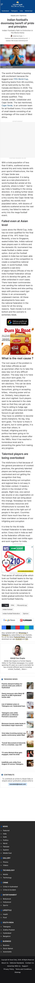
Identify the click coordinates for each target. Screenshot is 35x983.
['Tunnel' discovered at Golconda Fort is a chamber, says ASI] (30, 743)
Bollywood (7, 899)
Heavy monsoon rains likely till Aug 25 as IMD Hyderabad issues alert (13, 695)
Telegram (5, 635)
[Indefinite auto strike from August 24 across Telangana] (30, 763)
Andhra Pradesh (9, 930)
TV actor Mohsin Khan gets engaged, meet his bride (12, 753)
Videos (5, 865)
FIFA (12, 605)
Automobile (7, 952)
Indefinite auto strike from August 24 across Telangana (12, 763)
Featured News (19, 637)
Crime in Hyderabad (10, 887)
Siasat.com (14, 16)
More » (24, 669)
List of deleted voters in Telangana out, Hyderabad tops (13, 705)
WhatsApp (23, 633)
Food (5, 917)
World (5, 843)
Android (19, 639)
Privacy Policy (9, 969)
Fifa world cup (22, 605)
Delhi (5, 837)
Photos (5, 862)
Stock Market (8, 948)
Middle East (28, 11)
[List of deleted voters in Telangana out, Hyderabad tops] (30, 705)
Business (6, 945)
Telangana (14, 11)
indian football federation (11, 613)
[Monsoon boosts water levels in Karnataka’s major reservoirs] (30, 724)
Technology (7, 878)
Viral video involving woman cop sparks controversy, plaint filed (14, 734)
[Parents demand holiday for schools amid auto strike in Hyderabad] (30, 685)
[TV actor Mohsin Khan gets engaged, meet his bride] (30, 753)
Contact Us (29, 963)
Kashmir (6, 850)
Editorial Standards (17, 963)
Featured (6, 830)
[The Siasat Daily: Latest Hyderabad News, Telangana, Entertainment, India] (17, 4)
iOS (26, 639)
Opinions (23, 16)
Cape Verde (7, 105)
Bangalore (6, 936)
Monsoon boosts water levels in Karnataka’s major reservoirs (13, 724)
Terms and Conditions (23, 969)
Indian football (7, 609)
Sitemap (18, 972)
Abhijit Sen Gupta (17, 36)
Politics (5, 840)
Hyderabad (5, 11)
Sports (5, 905)
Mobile (5, 874)
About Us (4, 963)
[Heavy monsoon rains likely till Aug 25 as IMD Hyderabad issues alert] (30, 695)
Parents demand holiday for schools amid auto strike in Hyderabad (12, 685)
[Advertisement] (17, 139)
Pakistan (6, 847)
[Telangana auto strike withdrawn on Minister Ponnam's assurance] (30, 714)
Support (25, 966)
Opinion (25, 613)
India (21, 11)
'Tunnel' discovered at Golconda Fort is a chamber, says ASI (13, 744)
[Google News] (9, 620)
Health (5, 914)
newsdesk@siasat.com (17, 784)
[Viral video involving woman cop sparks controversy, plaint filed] (30, 734)
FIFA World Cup (21, 79)
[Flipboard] (26, 620)
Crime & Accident (9, 890)
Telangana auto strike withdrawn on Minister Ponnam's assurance (10, 715)
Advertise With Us (14, 966)
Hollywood (7, 902)
